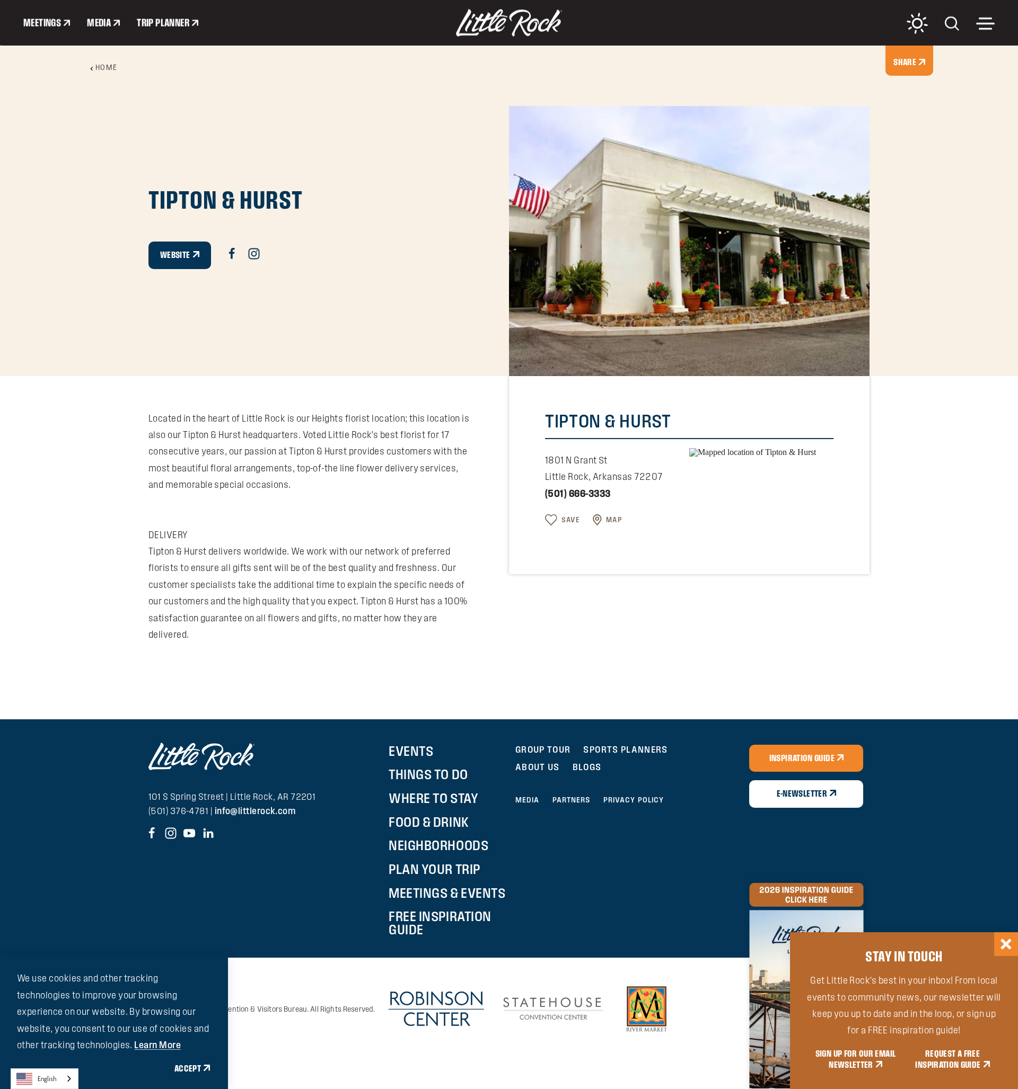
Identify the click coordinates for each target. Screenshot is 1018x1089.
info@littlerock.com (255, 811)
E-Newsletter (802, 793)
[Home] (509, 23)
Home (106, 67)
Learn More (157, 1045)
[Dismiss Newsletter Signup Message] (1006, 944)
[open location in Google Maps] (752, 451)
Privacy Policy (633, 800)
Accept (187, 1068)
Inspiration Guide (802, 758)
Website (175, 255)
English (47, 1079)
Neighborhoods (438, 845)
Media (99, 22)
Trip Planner (163, 22)
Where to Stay (433, 798)
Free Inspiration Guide (440, 923)
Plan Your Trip (434, 869)
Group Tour (543, 749)
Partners (571, 800)
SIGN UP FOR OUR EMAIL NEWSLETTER (855, 1059)
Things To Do (428, 774)
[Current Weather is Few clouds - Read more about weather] (917, 23)
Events (411, 751)
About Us (537, 767)
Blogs (587, 767)
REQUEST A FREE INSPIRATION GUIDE (947, 1059)
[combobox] (44, 1078)
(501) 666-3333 (577, 493)
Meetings (42, 22)
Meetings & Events (447, 893)
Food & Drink (429, 822)
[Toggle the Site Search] (952, 22)
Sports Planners (625, 749)
